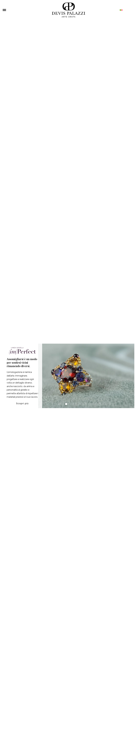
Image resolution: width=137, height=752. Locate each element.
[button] (4, 10)
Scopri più (22, 403)
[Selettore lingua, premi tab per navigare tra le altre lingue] (107, 10)
